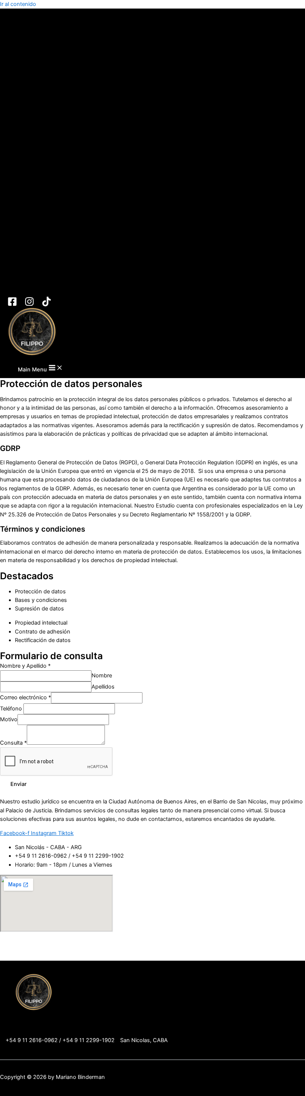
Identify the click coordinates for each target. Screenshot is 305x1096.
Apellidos (103, 686)
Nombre (102, 675)
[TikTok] (46, 304)
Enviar (18, 784)
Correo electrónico (25, 697)
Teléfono (11, 708)
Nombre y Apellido (25, 666)
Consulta (13, 742)
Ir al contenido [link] (18, 4)
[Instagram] (29, 304)
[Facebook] (12, 304)
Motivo (8, 719)
